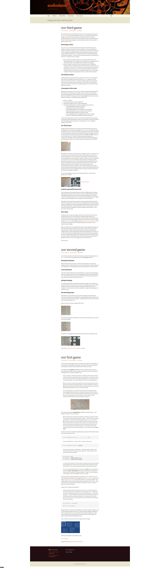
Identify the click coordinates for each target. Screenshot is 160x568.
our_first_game (64, 538)
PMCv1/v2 (54, 15)
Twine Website (88, 478)
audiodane (80, 30)
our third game (71, 28)
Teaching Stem (73, 30)
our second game (73, 250)
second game (65, 35)
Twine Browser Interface (69, 479)
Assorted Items (71, 15)
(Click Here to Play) (85, 181)
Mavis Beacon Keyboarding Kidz (88, 221)
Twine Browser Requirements (76, 541)
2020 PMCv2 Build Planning (53, 555)
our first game (71, 357)
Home (49, 15)
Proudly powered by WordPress (80, 563)
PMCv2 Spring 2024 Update (54, 552)
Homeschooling (62, 15)
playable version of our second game (74, 348)
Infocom (86, 79)
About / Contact (79, 15)
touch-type (68, 221)
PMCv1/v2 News (54, 549)
